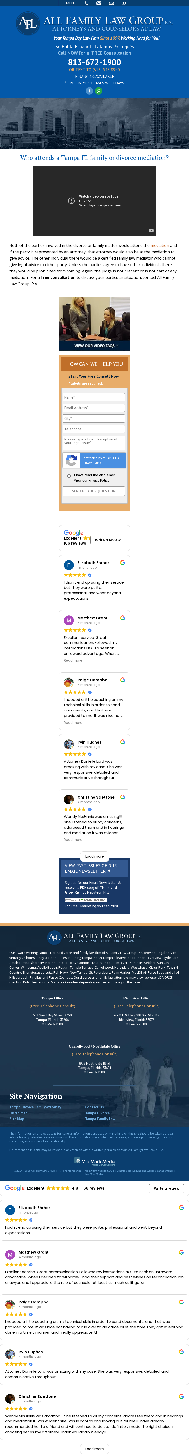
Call (86, 3)
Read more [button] (73, 661)
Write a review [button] (108, 540)
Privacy (88, 462)
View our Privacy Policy (91, 480)
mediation (160, 245)
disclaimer (107, 475)
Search (124, 3)
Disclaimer (18, 1113)
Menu (71, 3)
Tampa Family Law (100, 1118)
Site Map (16, 1118)
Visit (111, 3)
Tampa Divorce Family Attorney (35, 1107)
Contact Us (94, 1107)
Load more (94, 856)
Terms (97, 462)
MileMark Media (94, 1174)
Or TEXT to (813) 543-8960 (94, 70)
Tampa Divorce (97, 1113)
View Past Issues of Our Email (91, 868)
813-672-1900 (94, 62)
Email (99, 3)
